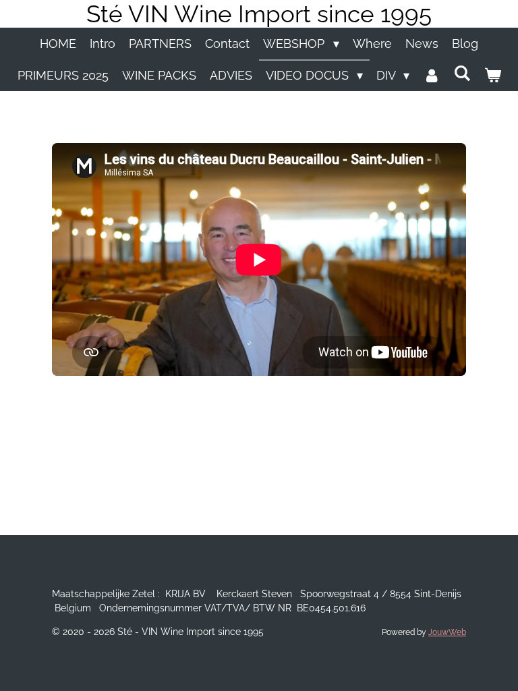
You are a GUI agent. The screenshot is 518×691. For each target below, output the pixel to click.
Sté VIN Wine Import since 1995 (259, 14)
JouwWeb (447, 632)
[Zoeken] (462, 73)
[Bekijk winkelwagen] (492, 75)
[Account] (431, 75)
